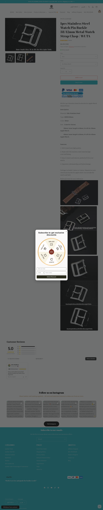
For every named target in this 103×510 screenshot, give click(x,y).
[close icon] (66, 231)
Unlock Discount (51, 276)
